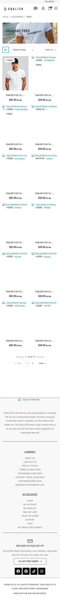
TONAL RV (40, 109)
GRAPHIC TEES (18, 31)
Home (5, 17)
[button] (56, 8)
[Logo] (13, 9)
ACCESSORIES (17, 17)
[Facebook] (18, 571)
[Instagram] (41, 571)
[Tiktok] (33, 571)
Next (41, 363)
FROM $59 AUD (13, 38)
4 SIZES (9, 60)
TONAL (39, 65)
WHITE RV (40, 158)
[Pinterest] (26, 571)
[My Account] (43, 8)
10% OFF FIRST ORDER (28, 561)
